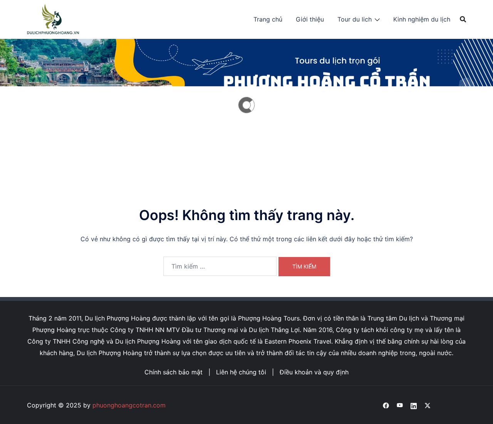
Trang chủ (267, 19)
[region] (246, 105)
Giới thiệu (310, 19)
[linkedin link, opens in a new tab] (414, 405)
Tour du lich (354, 19)
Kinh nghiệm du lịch (421, 19)
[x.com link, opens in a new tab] (427, 405)
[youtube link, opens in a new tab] (400, 405)
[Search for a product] (463, 19)
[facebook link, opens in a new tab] (386, 405)
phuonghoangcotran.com (129, 405)
